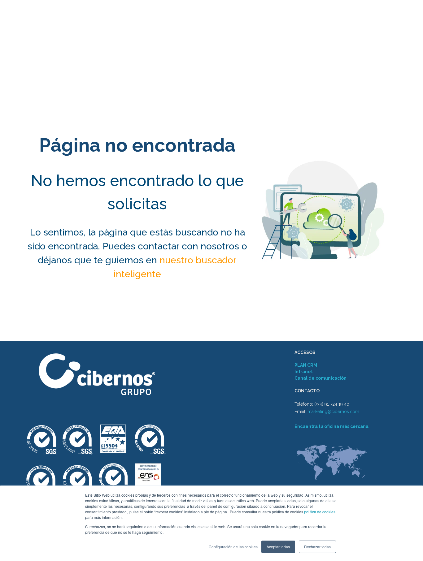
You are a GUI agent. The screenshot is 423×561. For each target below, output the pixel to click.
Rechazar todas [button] (317, 546)
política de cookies (319, 511)
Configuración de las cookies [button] (233, 546)
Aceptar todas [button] (278, 546)
